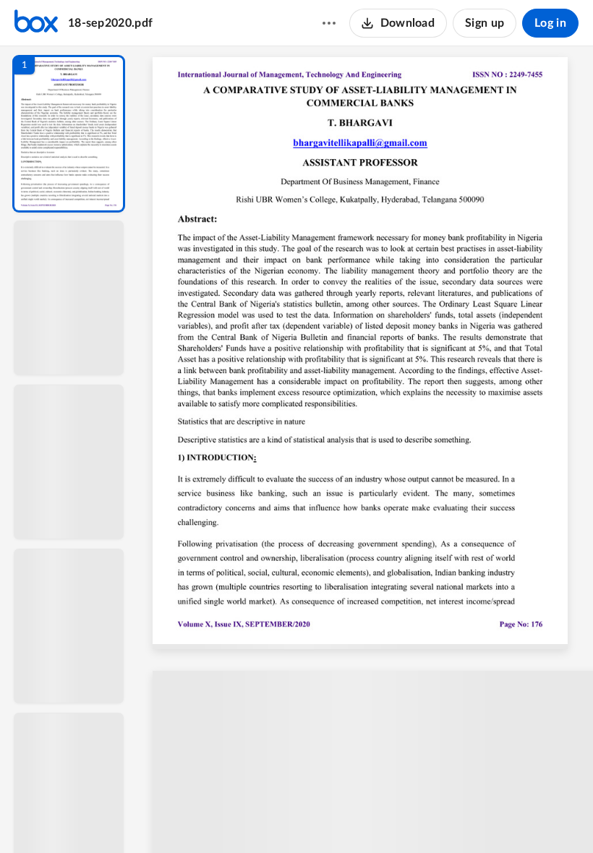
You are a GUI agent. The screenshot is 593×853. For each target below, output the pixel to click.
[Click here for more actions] (329, 23)
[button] (68, 133)
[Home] (36, 23)
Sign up (484, 23)
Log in (550, 23)
